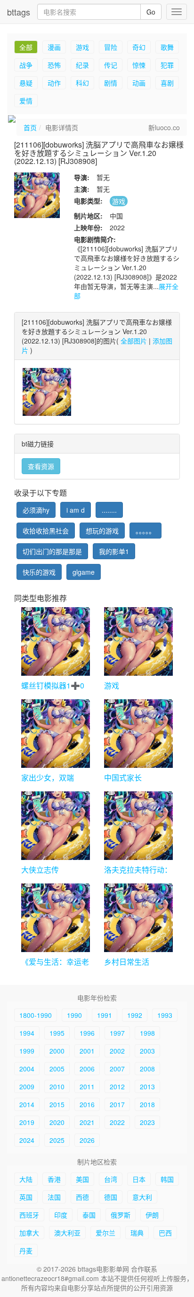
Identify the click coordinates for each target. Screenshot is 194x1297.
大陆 (25, 1179)
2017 (117, 1104)
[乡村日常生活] (138, 917)
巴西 (165, 1232)
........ (109, 510)
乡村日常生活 (126, 961)
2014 (26, 1104)
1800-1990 (35, 1015)
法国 (54, 1197)
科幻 (82, 82)
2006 (87, 1068)
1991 (104, 1015)
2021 (87, 1122)
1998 (147, 1033)
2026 (87, 1140)
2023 (147, 1122)
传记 (110, 65)
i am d (75, 510)
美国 (82, 1179)
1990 (74, 1015)
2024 (26, 1140)
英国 (25, 1197)
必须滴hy (36, 510)
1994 (26, 1033)
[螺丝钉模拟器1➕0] (55, 641)
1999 (26, 1050)
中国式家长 (123, 777)
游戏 (82, 47)
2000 (57, 1050)
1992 (134, 1015)
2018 (147, 1104)
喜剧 (167, 82)
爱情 (25, 100)
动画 (139, 82)
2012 (117, 1086)
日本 (139, 1179)
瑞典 (137, 1232)
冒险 (110, 47)
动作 (54, 82)
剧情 (110, 82)
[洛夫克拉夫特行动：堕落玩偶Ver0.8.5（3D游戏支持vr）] (138, 825)
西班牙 (29, 1214)
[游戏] (138, 641)
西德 (82, 1197)
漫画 (54, 47)
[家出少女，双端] (55, 733)
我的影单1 (114, 551)
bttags (18, 12)
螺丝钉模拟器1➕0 (52, 685)
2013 (147, 1086)
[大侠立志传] (55, 825)
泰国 (89, 1214)
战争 (25, 65)
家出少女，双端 (47, 777)
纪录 (82, 65)
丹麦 (25, 1250)
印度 (60, 1214)
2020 (57, 1122)
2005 (57, 1068)
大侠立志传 (40, 869)
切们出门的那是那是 (52, 551)
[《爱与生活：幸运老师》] (55, 917)
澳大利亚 (67, 1232)
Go (150, 11)
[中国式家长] (138, 733)
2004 (26, 1068)
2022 (117, 1122)
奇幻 (139, 47)
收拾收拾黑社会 (46, 530)
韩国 (167, 1179)
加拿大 (29, 1232)
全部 (25, 47)
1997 (117, 1033)
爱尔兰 (105, 1232)
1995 (57, 1033)
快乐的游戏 (39, 572)
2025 (57, 1140)
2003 (147, 1050)
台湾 (110, 1179)
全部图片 (134, 340)
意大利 (142, 1197)
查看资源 (41, 466)
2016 (87, 1104)
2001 (87, 1050)
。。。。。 (145, 530)
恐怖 (54, 65)
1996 (87, 1033)
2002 (117, 1050)
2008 (147, 1068)
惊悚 (139, 65)
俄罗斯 (120, 1214)
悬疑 (25, 82)
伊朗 (152, 1214)
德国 (110, 1197)
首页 (30, 127)
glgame (84, 572)
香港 (54, 1179)
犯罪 (167, 65)
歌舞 (167, 47)
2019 (26, 1122)
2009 (26, 1086)
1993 (164, 1015)
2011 (87, 1086)
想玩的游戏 (102, 530)
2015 (57, 1104)
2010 (57, 1086)
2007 (117, 1068)
